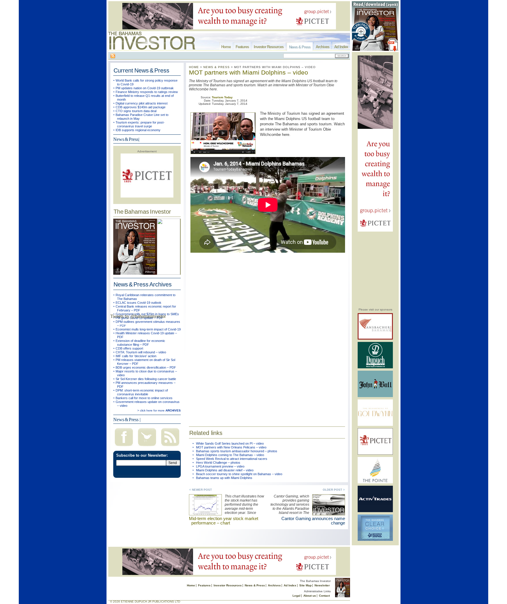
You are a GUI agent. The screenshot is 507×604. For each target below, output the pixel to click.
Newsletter (322, 585)
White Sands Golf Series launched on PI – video (230, 443)
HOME (194, 67)
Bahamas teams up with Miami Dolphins (224, 478)
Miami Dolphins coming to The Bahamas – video (230, 455)
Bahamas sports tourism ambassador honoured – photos (236, 451)
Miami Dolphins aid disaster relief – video (225, 470)
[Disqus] (267, 336)
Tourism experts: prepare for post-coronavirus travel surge (140, 124)
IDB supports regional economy (138, 130)
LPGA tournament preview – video (220, 466)
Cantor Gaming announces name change (313, 520)
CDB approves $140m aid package (140, 107)
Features (242, 47)
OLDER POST (332, 489)
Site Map (305, 585)
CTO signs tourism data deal (136, 111)
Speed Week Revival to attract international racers (231, 458)
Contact (324, 595)
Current (141, 70)
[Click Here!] (375, 338)
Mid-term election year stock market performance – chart (223, 520)
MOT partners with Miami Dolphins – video (248, 72)
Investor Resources (268, 47)
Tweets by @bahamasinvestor (138, 316)
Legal (296, 595)
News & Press (299, 47)
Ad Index (341, 47)
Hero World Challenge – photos (218, 462)
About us (309, 595)
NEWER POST (202, 489)
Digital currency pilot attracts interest (142, 103)
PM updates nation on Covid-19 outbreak (145, 88)
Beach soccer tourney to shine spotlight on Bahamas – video (239, 474)
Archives (322, 47)
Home (226, 47)
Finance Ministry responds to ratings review (147, 92)
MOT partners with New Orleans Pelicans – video (231, 447)
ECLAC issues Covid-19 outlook (138, 302)
